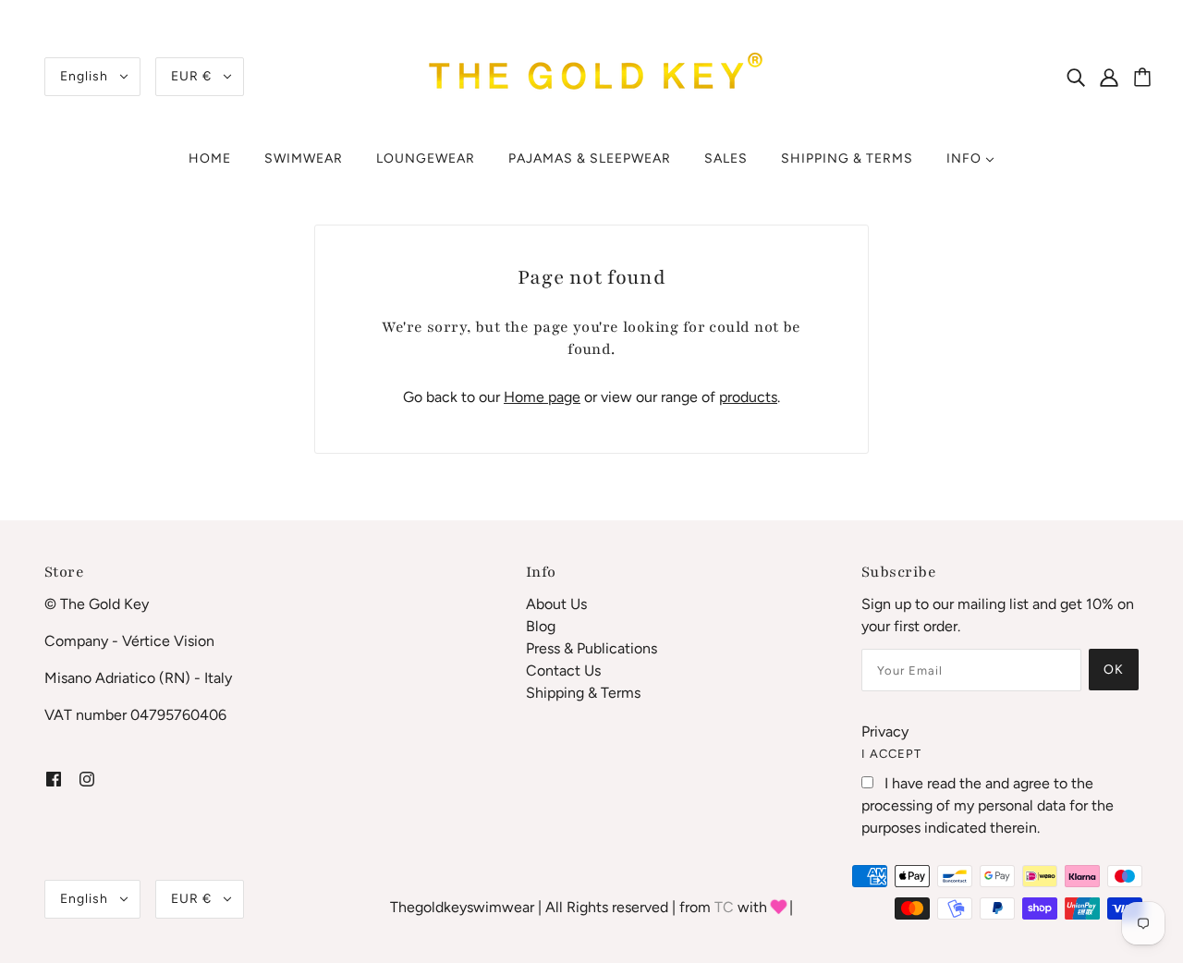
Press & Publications (591, 648)
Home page (542, 397)
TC (724, 907)
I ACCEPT (891, 754)
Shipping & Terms (583, 692)
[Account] (1119, 76)
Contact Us (563, 670)
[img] (1075, 76)
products (748, 397)
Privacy (885, 731)
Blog (540, 626)
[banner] (591, 75)
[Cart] (1145, 78)
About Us (556, 604)
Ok (1114, 669)
